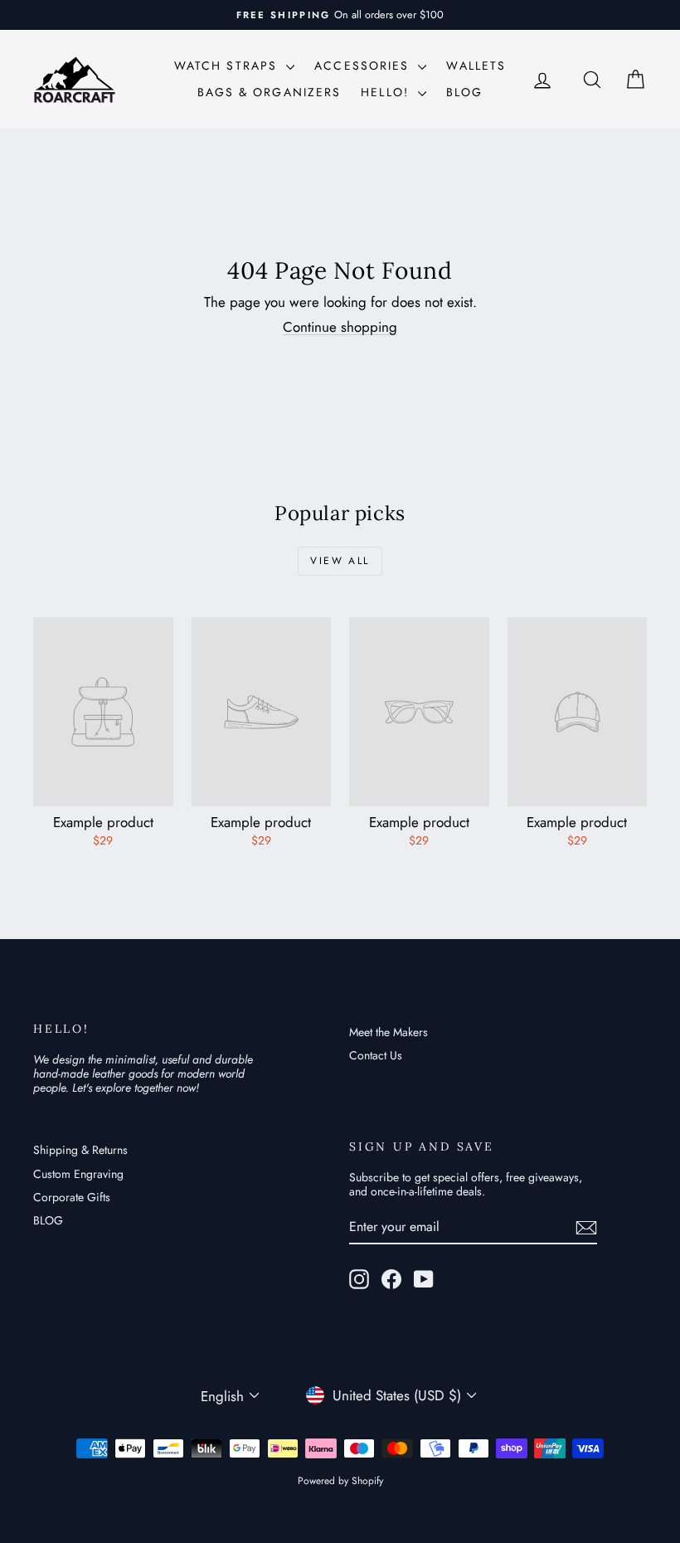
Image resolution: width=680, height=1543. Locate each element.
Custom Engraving (78, 1174)
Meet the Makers (388, 1032)
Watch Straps (228, 65)
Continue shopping (340, 327)
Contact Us (375, 1055)
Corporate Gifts (71, 1197)
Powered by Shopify (340, 1480)
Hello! (387, 92)
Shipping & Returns (80, 1149)
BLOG (464, 92)
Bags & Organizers (269, 92)
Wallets (476, 65)
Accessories (364, 65)
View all (339, 560)
